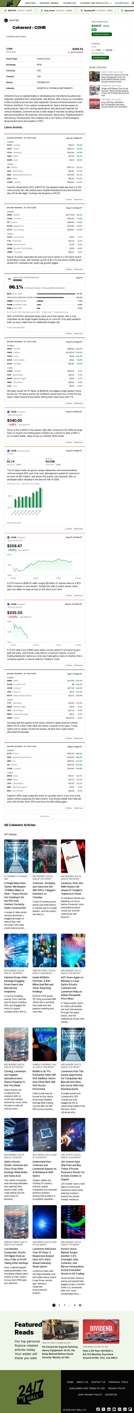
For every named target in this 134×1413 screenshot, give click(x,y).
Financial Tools (118, 1382)
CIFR (9, 171)
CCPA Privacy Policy (90, 1394)
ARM (9, 761)
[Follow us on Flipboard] (130, 1409)
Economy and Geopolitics (95, 3)
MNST (9, 714)
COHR (9, 182)
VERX (9, 156)
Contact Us (98, 1382)
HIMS (9, 382)
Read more (78, 199)
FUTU (9, 230)
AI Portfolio (122, 3)
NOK (9, 308)
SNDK (9, 215)
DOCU (9, 364)
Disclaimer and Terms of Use (87, 1388)
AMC (9, 787)
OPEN (9, 248)
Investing (30, 3)
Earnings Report (100, 58)
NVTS (9, 695)
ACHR (9, 360)
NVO (9, 791)
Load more (44, 816)
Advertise (111, 1394)
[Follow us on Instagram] (119, 1409)
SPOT (9, 149)
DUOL (9, 145)
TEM (9, 692)
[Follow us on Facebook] (98, 1409)
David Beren (88, 1347)
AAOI (9, 175)
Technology (69, 3)
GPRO (9, 356)
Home (70, 1382)
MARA (9, 378)
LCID (9, 386)
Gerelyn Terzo (48, 1343)
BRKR (9, 776)
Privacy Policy (117, 1388)
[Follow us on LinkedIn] (108, 1409)
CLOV (9, 237)
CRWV (10, 301)
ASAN (9, 160)
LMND (9, 252)
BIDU (9, 178)
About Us (82, 1382)
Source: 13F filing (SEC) (16, 327)
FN (8, 167)
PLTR (9, 753)
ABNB (9, 681)
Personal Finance (49, 3)
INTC (9, 294)
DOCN (9, 226)
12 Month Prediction (101, 34)
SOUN (9, 244)
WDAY (9, 349)
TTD (9, 241)
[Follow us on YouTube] (114, 1409)
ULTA (9, 152)
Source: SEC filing (14, 523)
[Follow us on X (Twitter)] (103, 1409)
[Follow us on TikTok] (125, 1409)
